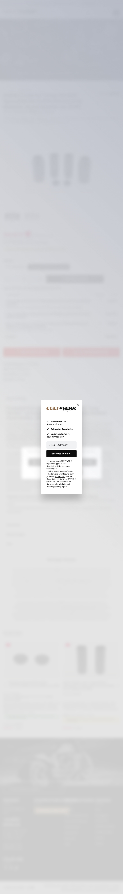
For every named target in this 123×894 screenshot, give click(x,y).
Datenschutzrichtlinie (56, 484)
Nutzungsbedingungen (56, 487)
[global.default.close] (78, 405)
